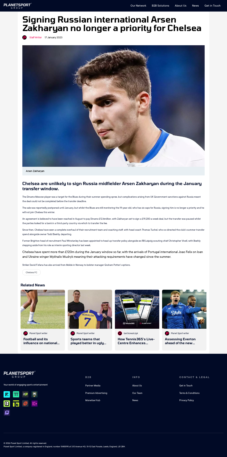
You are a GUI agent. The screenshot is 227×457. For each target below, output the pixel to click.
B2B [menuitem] (88, 377)
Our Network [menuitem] (138, 5)
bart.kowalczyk (131, 333)
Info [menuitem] (136, 377)
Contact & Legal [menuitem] (194, 377)
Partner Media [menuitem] (92, 385)
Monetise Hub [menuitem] (92, 400)
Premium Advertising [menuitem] (96, 393)
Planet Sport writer (38, 333)
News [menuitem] (195, 5)
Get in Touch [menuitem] (212, 5)
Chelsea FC (31, 272)
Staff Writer (35, 37)
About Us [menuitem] (180, 5)
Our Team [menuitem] (137, 393)
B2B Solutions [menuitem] (160, 5)
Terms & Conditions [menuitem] (189, 393)
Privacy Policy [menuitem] (186, 400)
